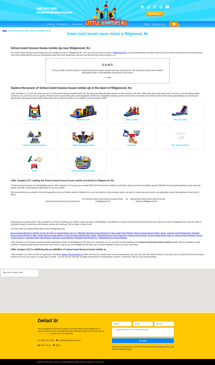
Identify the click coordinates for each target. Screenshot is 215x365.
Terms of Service (119, 349)
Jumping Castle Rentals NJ (178, 233)
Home (50, 24)
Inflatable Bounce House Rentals (112, 238)
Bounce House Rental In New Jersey (150, 233)
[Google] (161, 7)
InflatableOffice (99, 362)
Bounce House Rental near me (161, 235)
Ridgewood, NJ (120, 53)
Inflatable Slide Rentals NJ (86, 238)
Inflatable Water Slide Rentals (38, 238)
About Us (77, 24)
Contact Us (158, 24)
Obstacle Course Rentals (63, 238)
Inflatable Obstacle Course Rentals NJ (93, 233)
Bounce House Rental (137, 235)
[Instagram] (155, 7)
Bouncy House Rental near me (63, 233)
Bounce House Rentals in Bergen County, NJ (30, 233)
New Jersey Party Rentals (122, 233)
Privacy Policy (164, 347)
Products (62, 24)
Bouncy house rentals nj (72, 254)
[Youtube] (167, 7)
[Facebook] (142, 7)
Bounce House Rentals (185, 235)
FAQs (147, 24)
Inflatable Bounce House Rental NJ (112, 235)
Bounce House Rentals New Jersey (81, 235)
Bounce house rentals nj (54, 235)
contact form (43, 333)
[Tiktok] (148, 7)
